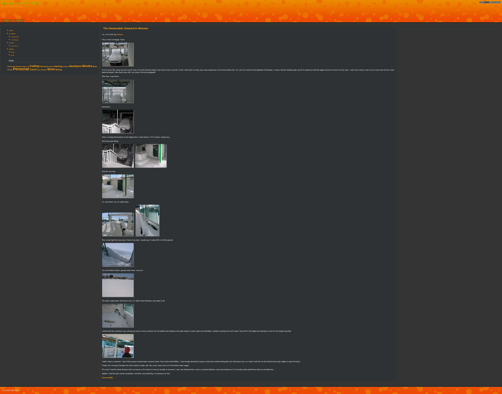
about (19, 21)
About (11, 30)
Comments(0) (107, 378)
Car (28, 66)
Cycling (43, 66)
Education (49, 66)
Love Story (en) (15, 36)
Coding (34, 66)
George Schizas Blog (21, 3)
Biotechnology (21, 66)
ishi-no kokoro (14, 46)
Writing (58, 70)
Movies (13, 52)
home (6, 21)
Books (12, 55)
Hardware (75, 66)
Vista (39, 70)
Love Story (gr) (14, 39)
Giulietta (66, 66)
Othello (9, 70)
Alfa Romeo (11, 66)
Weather (44, 70)
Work (51, 69)
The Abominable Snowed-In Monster (125, 28)
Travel (33, 69)
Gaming (58, 66)
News (95, 66)
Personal (21, 69)
